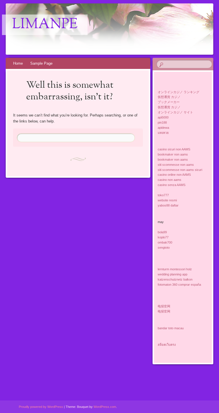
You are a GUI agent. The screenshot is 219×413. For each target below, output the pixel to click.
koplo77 (163, 237)
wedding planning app (172, 274)
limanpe (45, 25)
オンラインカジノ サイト (175, 112)
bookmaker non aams (173, 154)
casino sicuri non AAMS (174, 149)
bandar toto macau (171, 328)
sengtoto (164, 247)
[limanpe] (93, 29)
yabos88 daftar (168, 205)
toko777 (163, 195)
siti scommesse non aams (176, 164)
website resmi (167, 200)
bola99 (162, 232)
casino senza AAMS (171, 185)
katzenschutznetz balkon (175, 279)
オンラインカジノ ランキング (178, 92)
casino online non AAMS (174, 174)
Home (18, 63)
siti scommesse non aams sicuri (180, 169)
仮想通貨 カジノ (169, 97)
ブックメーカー (169, 102)
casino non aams (169, 179)
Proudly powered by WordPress (41, 406)
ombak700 (165, 242)
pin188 (162, 122)
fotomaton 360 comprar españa (179, 284)
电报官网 (164, 306)
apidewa (163, 127)
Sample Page (41, 63)
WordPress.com (105, 406)
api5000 (163, 117)
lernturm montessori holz (175, 269)
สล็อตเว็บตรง (167, 344)
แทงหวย (163, 132)
